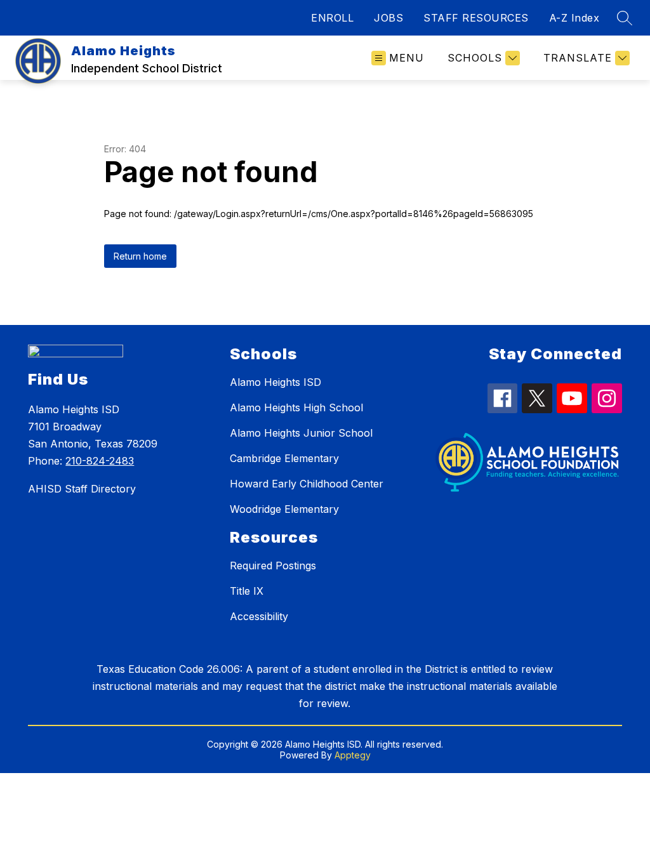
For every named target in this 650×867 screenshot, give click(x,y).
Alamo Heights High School (296, 407)
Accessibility (259, 616)
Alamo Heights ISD (275, 382)
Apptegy (353, 755)
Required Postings (273, 565)
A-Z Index (574, 17)
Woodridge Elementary (284, 509)
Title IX (246, 591)
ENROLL (332, 17)
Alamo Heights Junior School (301, 433)
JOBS (388, 17)
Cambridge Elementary (284, 458)
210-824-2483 (99, 460)
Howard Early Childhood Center (306, 483)
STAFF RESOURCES (476, 17)
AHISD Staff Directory (82, 488)
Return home (140, 256)
